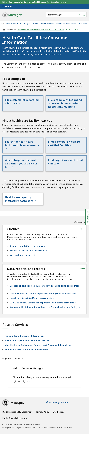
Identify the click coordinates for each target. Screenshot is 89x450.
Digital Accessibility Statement (17, 411)
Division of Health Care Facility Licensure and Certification (63, 24)
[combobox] (66, 14)
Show (71, 29)
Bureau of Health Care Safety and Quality (21, 24)
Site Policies (58, 411)
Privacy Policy (42, 411)
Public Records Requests (14, 418)
